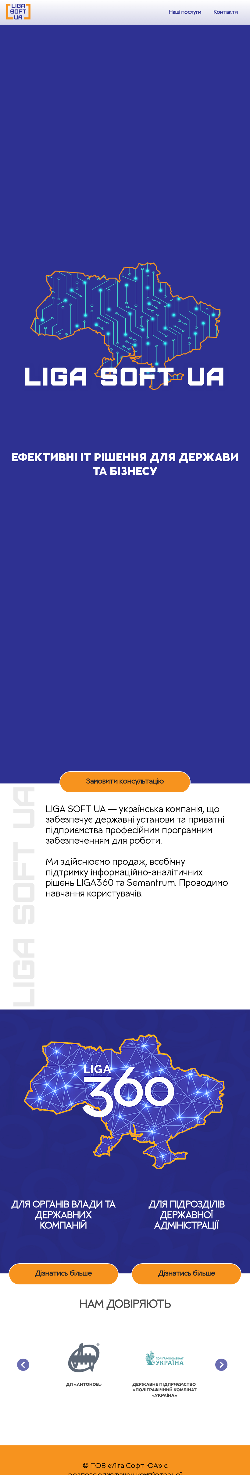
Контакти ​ (225, 12)
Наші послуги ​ (185, 12)
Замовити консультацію (125, 782)
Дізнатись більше (63, 1274)
